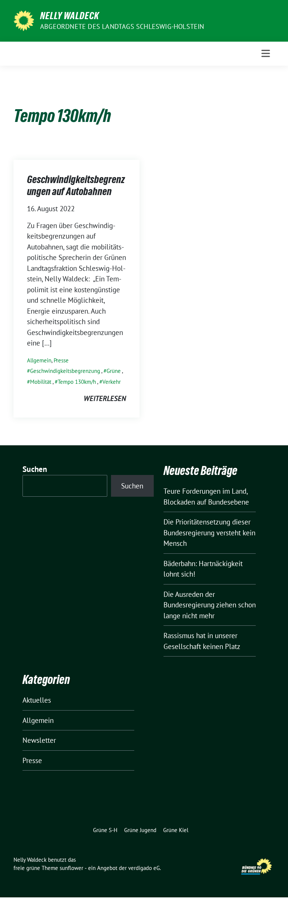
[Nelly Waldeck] (24, 19)
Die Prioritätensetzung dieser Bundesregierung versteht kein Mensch (209, 532)
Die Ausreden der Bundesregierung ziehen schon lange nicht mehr (210, 605)
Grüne (113, 370)
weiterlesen (105, 398)
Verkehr (111, 381)
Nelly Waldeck (69, 15)
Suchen (34, 469)
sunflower (71, 867)
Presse (61, 360)
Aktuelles (36, 700)
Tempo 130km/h (77, 381)
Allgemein (39, 360)
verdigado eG (144, 867)
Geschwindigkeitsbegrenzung (65, 370)
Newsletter (39, 740)
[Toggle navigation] (265, 53)
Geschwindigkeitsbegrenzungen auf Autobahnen (76, 185)
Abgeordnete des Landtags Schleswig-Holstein (122, 26)
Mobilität (40, 381)
